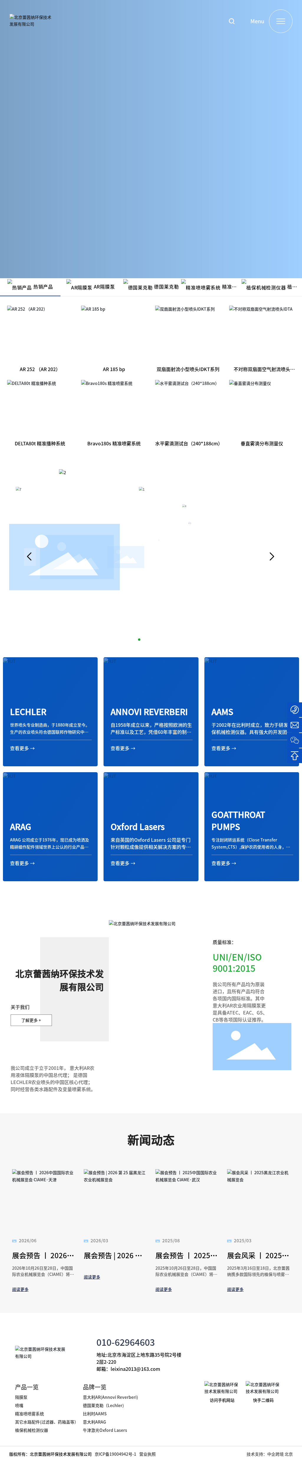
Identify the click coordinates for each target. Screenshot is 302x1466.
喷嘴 (19, 1405)
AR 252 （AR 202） (40, 369)
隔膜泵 (21, 1397)
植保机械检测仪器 (31, 1430)
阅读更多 (20, 1289)
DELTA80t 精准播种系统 (40, 443)
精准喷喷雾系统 (29, 1413)
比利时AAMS (95, 1413)
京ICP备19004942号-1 (115, 1454)
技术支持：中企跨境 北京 (270, 1454)
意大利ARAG (95, 1422)
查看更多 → (22, 748)
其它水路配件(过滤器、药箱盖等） (46, 1422)
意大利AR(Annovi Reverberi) (110, 1397)
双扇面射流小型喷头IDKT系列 (188, 369)
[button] (30, 557)
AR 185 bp (114, 369)
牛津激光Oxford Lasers (105, 1430)
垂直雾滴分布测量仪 (262, 443)
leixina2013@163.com (135, 1368)
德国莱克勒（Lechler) (103, 1405)
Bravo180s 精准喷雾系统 (114, 443)
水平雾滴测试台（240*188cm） (189, 443)
